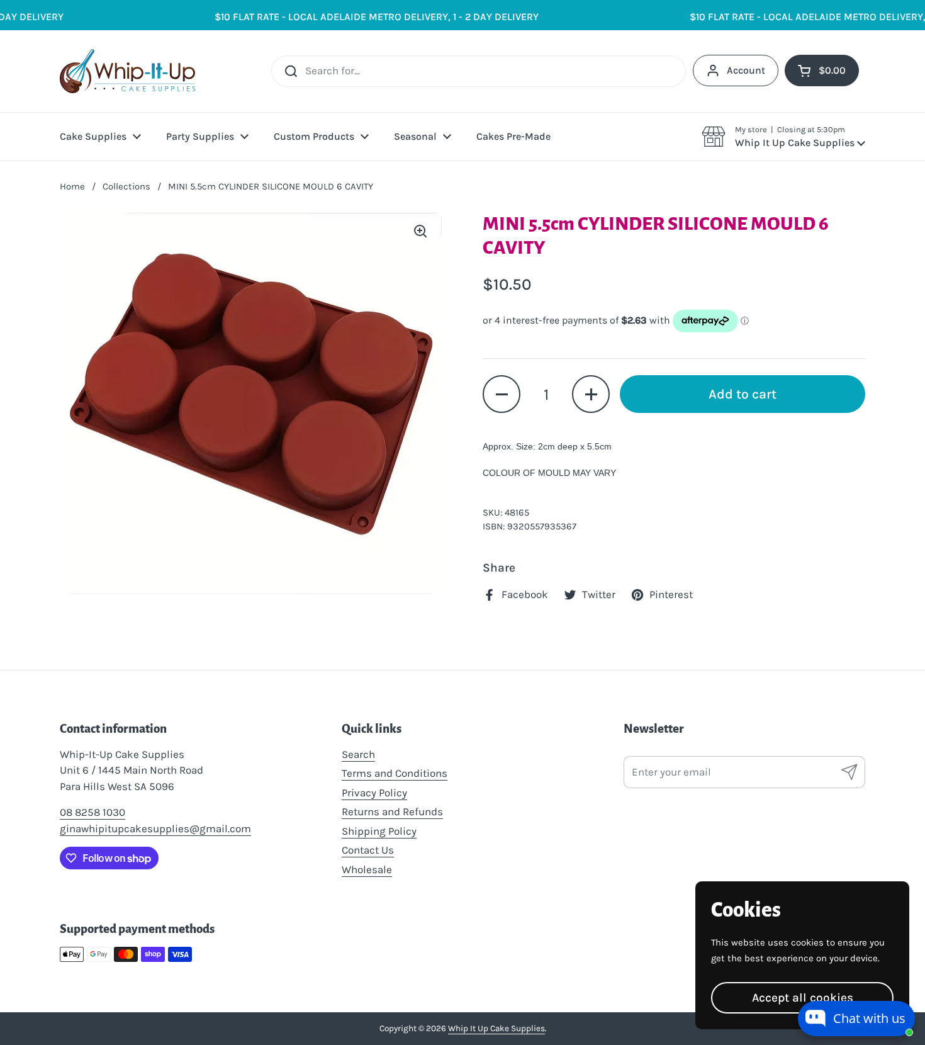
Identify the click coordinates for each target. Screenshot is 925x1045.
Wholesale (367, 869)
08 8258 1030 (92, 812)
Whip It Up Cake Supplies (496, 1028)
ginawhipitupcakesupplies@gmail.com (155, 828)
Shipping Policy (379, 831)
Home (72, 186)
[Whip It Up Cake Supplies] (127, 71)
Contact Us (368, 850)
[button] (783, 137)
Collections (126, 186)
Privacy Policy (374, 792)
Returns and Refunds (392, 811)
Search (358, 754)
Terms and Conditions (394, 773)
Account (746, 70)
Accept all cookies (802, 997)
